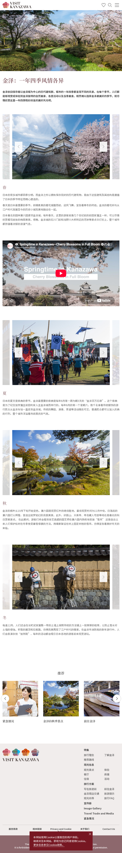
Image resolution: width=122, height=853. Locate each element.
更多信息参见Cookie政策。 (49, 845)
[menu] (117, 5)
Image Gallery (93, 808)
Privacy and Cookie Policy (60, 830)
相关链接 (37, 828)
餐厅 (86, 774)
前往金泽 (109, 789)
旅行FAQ (109, 798)
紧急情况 (89, 818)
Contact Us (108, 828)
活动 (106, 779)
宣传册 (88, 803)
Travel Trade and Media (99, 813)
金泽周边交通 (91, 793)
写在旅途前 (90, 789)
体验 (106, 770)
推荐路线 (89, 759)
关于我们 (84, 828)
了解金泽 (109, 755)
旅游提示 (109, 793)
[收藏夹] (103, 6)
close (90, 834)
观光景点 (89, 770)
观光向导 (89, 798)
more (6, 682)
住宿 (86, 779)
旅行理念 (89, 755)
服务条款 (13, 828)
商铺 (106, 774)
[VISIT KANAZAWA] (17, 7)
